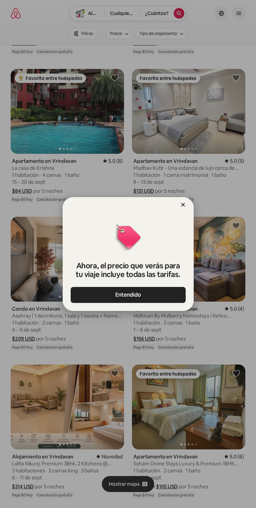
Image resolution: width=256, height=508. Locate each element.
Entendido (128, 294)
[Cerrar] (183, 204)
